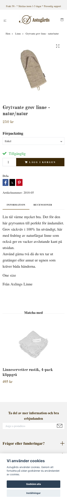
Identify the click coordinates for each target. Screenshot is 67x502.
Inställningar (33, 493)
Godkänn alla (33, 484)
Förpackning (13, 133)
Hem (8, 33)
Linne (18, 33)
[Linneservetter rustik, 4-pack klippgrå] (33, 344)
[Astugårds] (34, 19)
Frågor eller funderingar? (24, 443)
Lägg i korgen (42, 162)
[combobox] (33, 141)
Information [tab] (16, 204)
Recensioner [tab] (43, 204)
